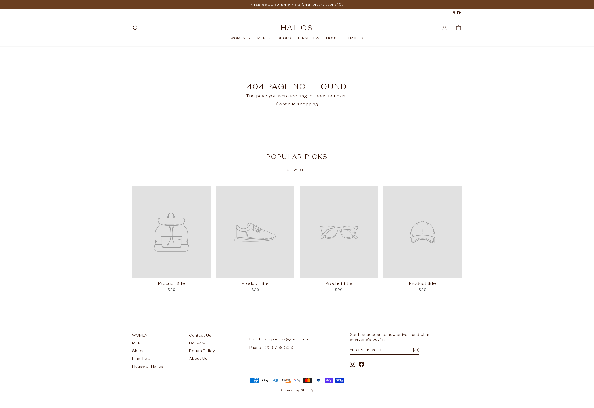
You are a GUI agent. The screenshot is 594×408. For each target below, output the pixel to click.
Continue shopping (297, 104)
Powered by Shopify (297, 390)
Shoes (284, 38)
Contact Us (200, 335)
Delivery (197, 343)
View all (297, 170)
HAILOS (297, 27)
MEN (262, 38)
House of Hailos (344, 38)
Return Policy (202, 351)
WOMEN (239, 38)
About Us (198, 358)
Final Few (309, 38)
